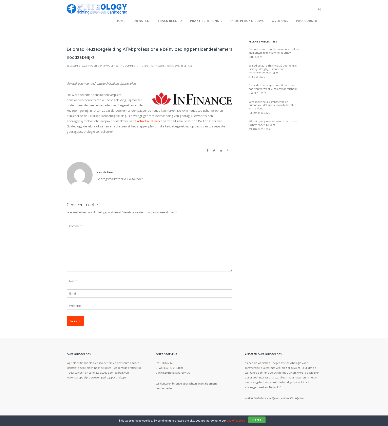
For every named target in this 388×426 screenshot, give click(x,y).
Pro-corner (306, 21)
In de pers (186, 65)
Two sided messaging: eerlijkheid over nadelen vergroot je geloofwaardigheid (273, 87)
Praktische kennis (206, 21)
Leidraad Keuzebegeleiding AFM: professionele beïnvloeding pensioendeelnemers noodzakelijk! (149, 53)
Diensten (142, 21)
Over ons (280, 21)
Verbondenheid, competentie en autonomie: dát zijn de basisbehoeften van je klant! (272, 105)
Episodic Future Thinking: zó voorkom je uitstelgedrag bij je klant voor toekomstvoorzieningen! (273, 69)
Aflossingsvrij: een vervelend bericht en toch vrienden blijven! (273, 123)
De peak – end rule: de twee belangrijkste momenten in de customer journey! (274, 51)
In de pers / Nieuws (247, 21)
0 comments (130, 65)
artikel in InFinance (149, 121)
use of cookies (236, 420)
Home (120, 21)
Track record (170, 21)
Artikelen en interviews (165, 65)
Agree (256, 419)
